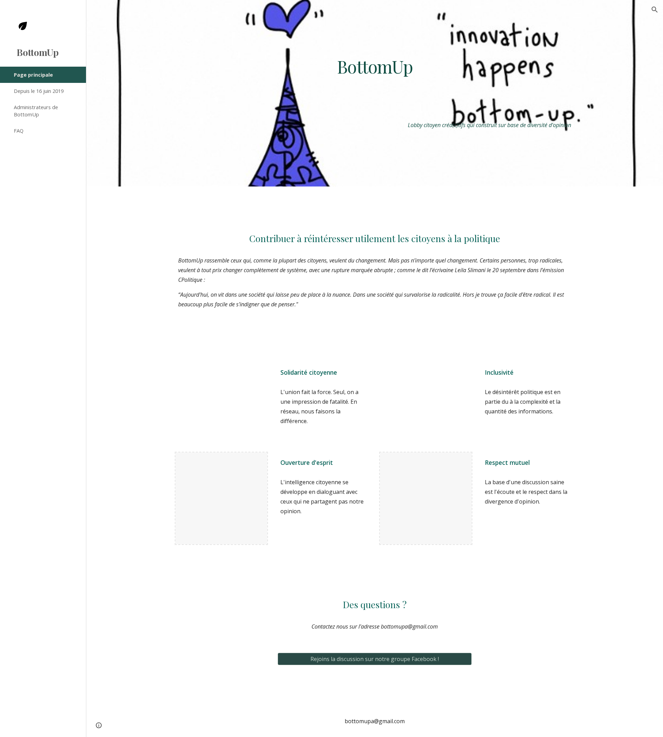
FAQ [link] (18, 130)
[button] (654, 9)
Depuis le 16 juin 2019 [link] (39, 90)
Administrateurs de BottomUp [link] (36, 111)
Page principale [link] (33, 74)
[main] (374, 66)
